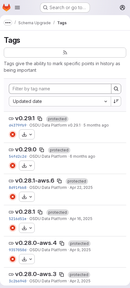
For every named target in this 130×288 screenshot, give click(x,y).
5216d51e (18, 218)
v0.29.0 (26, 149)
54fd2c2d (18, 156)
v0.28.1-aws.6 (34, 180)
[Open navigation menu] (17, 8)
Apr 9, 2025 (80, 249)
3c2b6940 (18, 281)
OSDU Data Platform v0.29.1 (54, 125)
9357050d (18, 249)
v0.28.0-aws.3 (35, 274)
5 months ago (96, 125)
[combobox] (60, 101)
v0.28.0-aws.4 (36, 242)
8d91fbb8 (18, 187)
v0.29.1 (25, 118)
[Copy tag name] (40, 118)
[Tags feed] (65, 53)
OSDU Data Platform (48, 156)
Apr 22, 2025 (81, 187)
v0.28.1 (25, 211)
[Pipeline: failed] (12, 134)
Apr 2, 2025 (80, 281)
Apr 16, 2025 (81, 218)
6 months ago (82, 156)
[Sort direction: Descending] (116, 101)
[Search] (116, 89)
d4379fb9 (18, 125)
